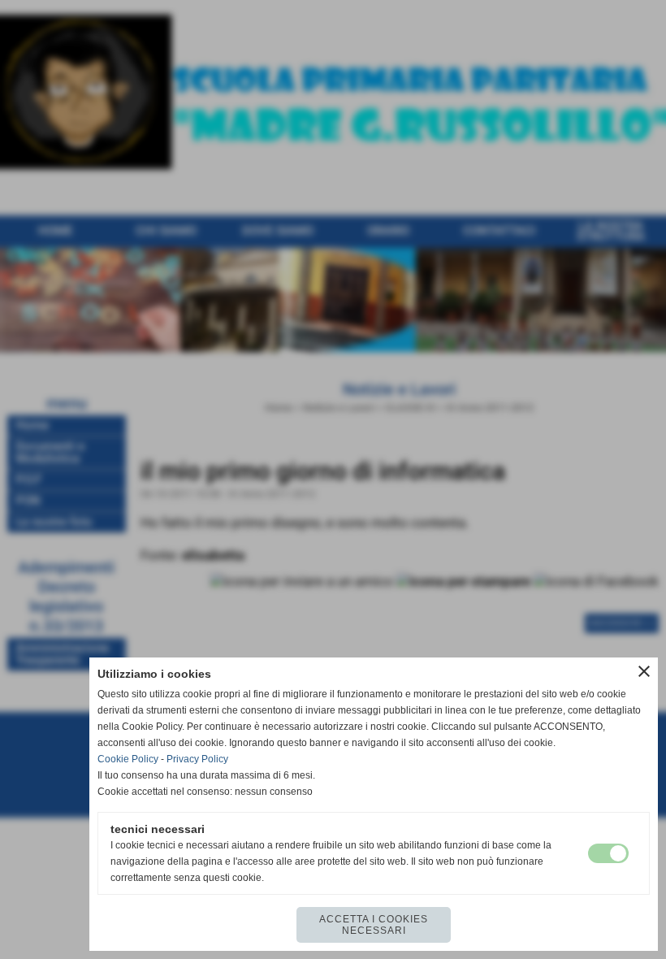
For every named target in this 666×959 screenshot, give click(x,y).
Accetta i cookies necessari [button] (373, 924)
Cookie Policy (127, 759)
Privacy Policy (197, 759)
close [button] (644, 671)
